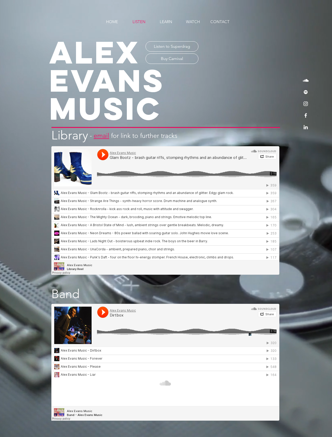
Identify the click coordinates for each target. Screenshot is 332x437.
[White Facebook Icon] (306, 115)
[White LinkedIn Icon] (306, 127)
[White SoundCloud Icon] (306, 80)
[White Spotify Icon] (306, 92)
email (101, 135)
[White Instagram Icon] (306, 104)
